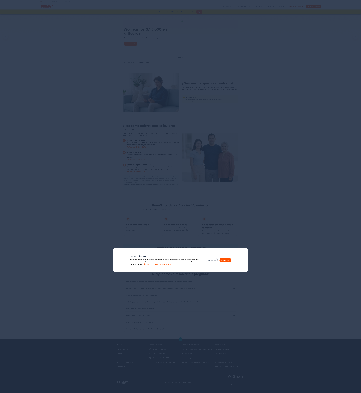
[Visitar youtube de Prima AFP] (238, 376)
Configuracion (212, 260)
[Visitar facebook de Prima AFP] (229, 376)
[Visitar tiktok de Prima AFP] (242, 376)
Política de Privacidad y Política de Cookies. (156, 264)
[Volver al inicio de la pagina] (180, 339)
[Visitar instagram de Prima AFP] (233, 376)
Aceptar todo (225, 260)
